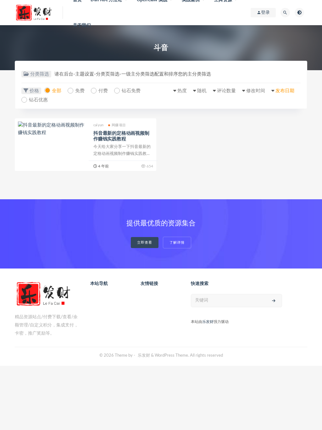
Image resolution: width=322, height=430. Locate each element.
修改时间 (255, 90)
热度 (182, 90)
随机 (202, 90)
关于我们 (82, 25)
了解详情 (177, 242)
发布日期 (284, 90)
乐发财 (208, 322)
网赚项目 (119, 125)
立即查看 (144, 242)
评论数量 (226, 90)
